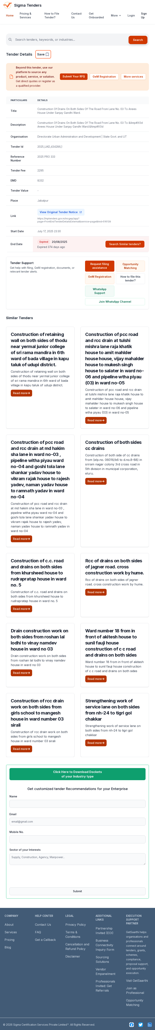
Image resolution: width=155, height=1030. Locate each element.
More (114, 15)
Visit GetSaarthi (137, 980)
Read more (20, 393)
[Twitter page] (140, 1024)
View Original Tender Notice (59, 212)
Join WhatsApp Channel (115, 301)
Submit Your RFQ (74, 76)
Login (131, 15)
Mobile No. (16, 832)
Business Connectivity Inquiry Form (105, 945)
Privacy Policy (75, 924)
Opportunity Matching (130, 266)
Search (138, 39)
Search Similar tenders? (125, 244)
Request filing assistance (99, 265)
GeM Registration (104, 76)
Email (12, 814)
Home (10, 15)
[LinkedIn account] (149, 1024)
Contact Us (76, 15)
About (9, 924)
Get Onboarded (96, 15)
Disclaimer (72, 956)
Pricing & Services (25, 15)
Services (11, 932)
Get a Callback (45, 940)
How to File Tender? (51, 15)
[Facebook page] (131, 1024)
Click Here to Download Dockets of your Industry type (77, 774)
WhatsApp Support (99, 291)
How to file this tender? (130, 278)
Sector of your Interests (25, 849)
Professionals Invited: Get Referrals (105, 985)
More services (133, 76)
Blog (8, 947)
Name (13, 796)
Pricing (9, 940)
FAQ (38, 932)
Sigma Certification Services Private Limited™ (41, 1024)
